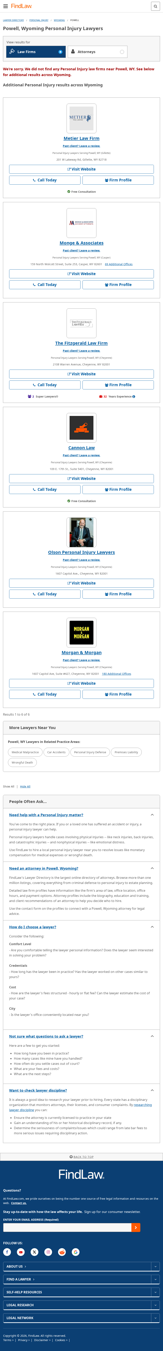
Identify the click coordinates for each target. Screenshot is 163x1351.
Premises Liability (126, 752)
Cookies (60, 1340)
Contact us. (19, 1203)
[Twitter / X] (34, 1252)
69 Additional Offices (119, 264)
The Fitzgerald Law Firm (81, 343)
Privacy (23, 1340)
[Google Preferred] (76, 1252)
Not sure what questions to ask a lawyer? (46, 1036)
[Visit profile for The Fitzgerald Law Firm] (81, 323)
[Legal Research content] (155, 1305)
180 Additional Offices (116, 674)
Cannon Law (81, 447)
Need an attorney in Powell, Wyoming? (43, 868)
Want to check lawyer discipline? (38, 1090)
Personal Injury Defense (90, 752)
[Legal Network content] (155, 1318)
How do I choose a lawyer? (32, 927)
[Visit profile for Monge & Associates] (81, 223)
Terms (7, 1340)
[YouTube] (21, 1252)
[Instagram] (48, 1252)
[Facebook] (7, 1252)
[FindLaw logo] (23, 6)
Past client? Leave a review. (81, 146)
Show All (8, 786)
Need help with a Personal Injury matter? (46, 814)
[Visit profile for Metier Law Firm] (81, 118)
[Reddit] (62, 1252)
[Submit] (135, 1227)
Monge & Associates (82, 243)
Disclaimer (41, 1340)
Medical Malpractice (25, 752)
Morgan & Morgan (82, 652)
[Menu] (6, 6)
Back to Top (84, 1157)
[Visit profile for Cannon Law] (81, 427)
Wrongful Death (22, 762)
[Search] (155, 6)
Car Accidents (56, 752)
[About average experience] (133, 396)
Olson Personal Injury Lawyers (81, 552)
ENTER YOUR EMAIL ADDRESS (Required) (31, 1219)
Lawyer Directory (13, 20)
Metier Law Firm (82, 138)
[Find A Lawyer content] (155, 1279)
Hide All (25, 786)
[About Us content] (155, 1266)
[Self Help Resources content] (155, 1292)
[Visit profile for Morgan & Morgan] (81, 632)
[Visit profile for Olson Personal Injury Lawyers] (81, 532)
